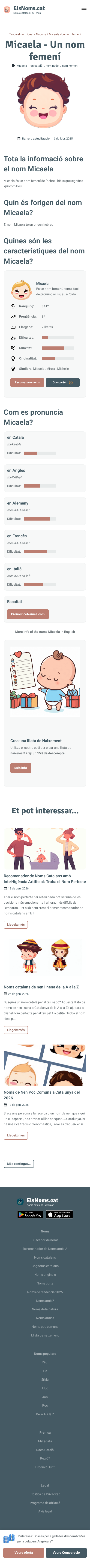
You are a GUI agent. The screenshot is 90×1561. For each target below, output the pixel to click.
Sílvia (45, 1379)
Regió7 (45, 1458)
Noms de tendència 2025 (45, 1292)
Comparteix (60, 382)
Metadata (45, 1441)
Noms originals (45, 1274)
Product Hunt (45, 1467)
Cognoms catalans (45, 1266)
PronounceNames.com (28, 614)
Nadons (41, 34)
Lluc (45, 1388)
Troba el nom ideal (21, 34)
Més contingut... (19, 1163)
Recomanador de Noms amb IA (45, 1248)
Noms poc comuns (45, 1326)
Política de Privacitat (45, 1494)
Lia (45, 1371)
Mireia (50, 368)
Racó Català (45, 1450)
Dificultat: (14, 453)
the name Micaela (47, 631)
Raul (45, 1362)
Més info (20, 767)
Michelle (63, 368)
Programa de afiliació (45, 1503)
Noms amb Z (45, 1300)
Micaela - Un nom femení (65, 34)
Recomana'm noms (27, 382)
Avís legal (45, 1511)
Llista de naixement (45, 1335)
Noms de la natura (45, 1309)
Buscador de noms (45, 1240)
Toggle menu (86, 10)
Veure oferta (24, 1552)
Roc (45, 1405)
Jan (45, 1397)
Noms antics (45, 1318)
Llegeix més (16, 924)
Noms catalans (45, 1257)
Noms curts (45, 1283)
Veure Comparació (66, 1552)
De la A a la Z (45, 1414)
